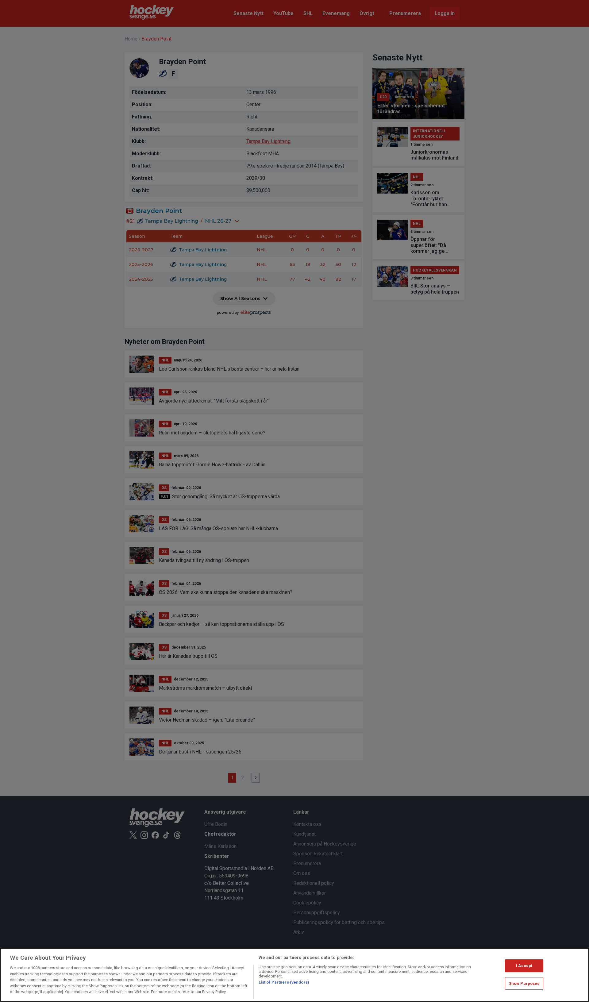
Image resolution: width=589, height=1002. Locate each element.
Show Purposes (524, 983)
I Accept (524, 965)
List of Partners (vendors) (284, 982)
